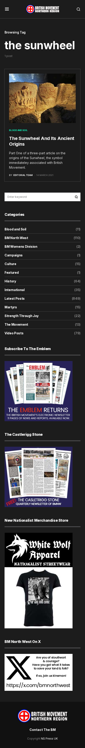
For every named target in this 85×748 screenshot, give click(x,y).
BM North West (16, 238)
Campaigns (14, 255)
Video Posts (14, 333)
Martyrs (11, 307)
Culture (10, 264)
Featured (12, 272)
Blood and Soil (18, 130)
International (14, 290)
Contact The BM (42, 730)
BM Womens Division (21, 246)
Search (76, 197)
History (10, 281)
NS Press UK (49, 738)
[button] (7, 9)
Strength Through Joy (22, 316)
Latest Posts (15, 298)
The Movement (16, 324)
